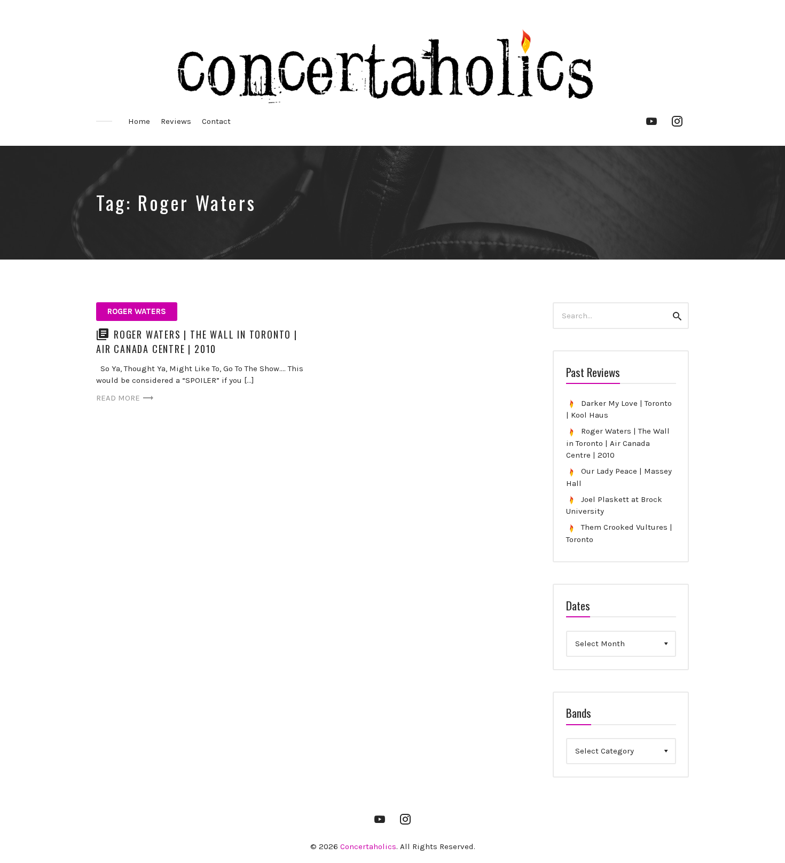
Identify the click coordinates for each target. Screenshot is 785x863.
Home (139, 121)
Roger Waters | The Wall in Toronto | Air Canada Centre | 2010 (196, 341)
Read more (118, 398)
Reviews (176, 121)
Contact (216, 121)
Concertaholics (368, 846)
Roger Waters (136, 311)
